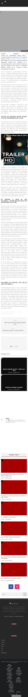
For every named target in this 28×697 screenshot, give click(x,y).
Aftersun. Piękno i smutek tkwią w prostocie (11, 537)
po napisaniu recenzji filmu (18, 58)
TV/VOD (19, 675)
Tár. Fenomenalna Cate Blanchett (8, 517)
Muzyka (3, 640)
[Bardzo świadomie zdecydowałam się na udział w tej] (14, 441)
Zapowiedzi (18, 682)
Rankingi (9, 670)
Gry (2, 648)
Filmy (12, 36)
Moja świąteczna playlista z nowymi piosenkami (13, 329)
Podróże (11, 687)
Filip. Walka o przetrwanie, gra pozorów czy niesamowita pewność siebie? (13, 496)
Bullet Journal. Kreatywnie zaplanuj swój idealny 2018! (15, 322)
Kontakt (6, 616)
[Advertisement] (14, 407)
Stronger (3, 313)
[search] (25, 594)
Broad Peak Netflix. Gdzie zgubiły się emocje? (11, 578)
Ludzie (11, 688)
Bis (2, 650)
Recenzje (9, 673)
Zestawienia (9, 675)
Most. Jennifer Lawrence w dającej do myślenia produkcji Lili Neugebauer (13, 557)
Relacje (9, 672)
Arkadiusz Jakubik (5, 311)
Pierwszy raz (9, 669)
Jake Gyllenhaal (13, 311)
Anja (9, 37)
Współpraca (11, 616)
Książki (2, 644)
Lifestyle (11, 684)
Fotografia (11, 691)
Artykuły (9, 665)
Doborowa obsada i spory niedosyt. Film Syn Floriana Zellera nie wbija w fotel (12, 475)
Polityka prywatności (19, 616)
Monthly (11, 685)
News (9, 667)
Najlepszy (19, 311)
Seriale (3, 642)
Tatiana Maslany (9, 313)
